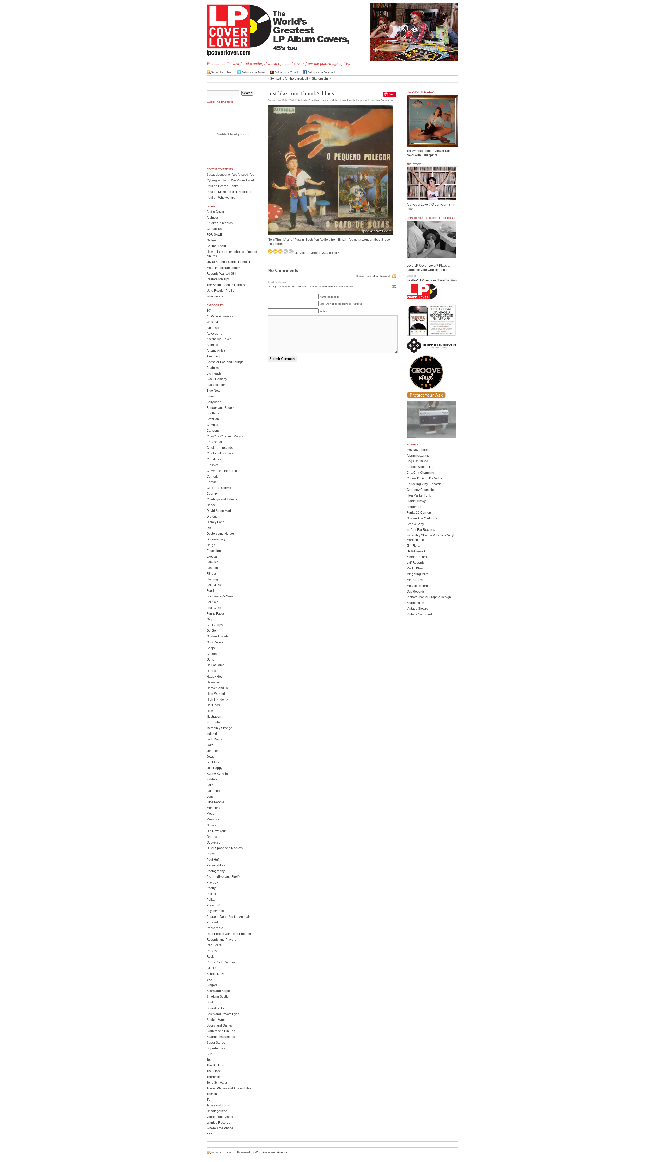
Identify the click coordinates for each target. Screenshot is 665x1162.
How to (211, 711)
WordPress (262, 1152)
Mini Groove (415, 580)
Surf (209, 1054)
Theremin (213, 1077)
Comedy (212, 476)
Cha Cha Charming (420, 472)
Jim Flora (213, 762)
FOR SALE (214, 234)
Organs (212, 837)
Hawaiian (213, 682)
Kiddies (334, 100)
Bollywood (214, 402)
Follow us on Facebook (322, 72)
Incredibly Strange (219, 728)
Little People (347, 100)
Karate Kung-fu (217, 774)
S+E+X (211, 968)
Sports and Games (220, 1025)
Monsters (213, 808)
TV (208, 1100)
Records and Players (221, 939)
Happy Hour (215, 676)
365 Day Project (418, 450)
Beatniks (213, 368)
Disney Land (215, 522)
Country (212, 493)
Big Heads (214, 373)
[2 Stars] (275, 251)
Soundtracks (215, 1008)
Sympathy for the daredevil (289, 78)
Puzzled (212, 922)
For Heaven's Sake (220, 596)
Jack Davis (214, 739)
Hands (324, 100)
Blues (211, 396)
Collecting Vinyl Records (424, 484)
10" (209, 310)
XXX (210, 1134)
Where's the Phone (220, 1128)
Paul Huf (213, 859)
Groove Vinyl (416, 524)
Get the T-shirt (228, 186)
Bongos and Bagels (220, 408)
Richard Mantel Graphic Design (429, 597)
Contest (212, 482)
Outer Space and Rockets (225, 848)
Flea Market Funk (419, 495)
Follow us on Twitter (253, 72)
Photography (216, 871)
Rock (210, 957)
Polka (211, 899)
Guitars (212, 654)
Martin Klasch (416, 568)
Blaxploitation (216, 385)
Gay (209, 619)
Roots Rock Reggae (221, 962)
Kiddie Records (417, 557)
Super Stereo (216, 1042)
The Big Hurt (215, 1065)
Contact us (214, 229)
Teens (211, 1060)
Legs (210, 796)
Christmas (214, 459)
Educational (215, 551)
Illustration (214, 716)
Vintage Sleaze (417, 608)
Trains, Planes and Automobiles (229, 1088)
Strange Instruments (221, 1037)
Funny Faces (216, 613)
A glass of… (215, 328)
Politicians (214, 894)
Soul (210, 1002)
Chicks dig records (220, 223)
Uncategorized (217, 1111)
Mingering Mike (417, 574)
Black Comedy (217, 379)
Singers (212, 985)
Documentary (216, 539)
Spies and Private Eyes (223, 1014)
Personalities (216, 865)
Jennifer (212, 751)
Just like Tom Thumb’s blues (301, 93)
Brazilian (314, 100)
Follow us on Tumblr (286, 72)
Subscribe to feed (221, 72)
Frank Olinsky (416, 501)
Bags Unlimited (417, 461)
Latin (210, 785)
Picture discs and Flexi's (223, 877)
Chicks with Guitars (220, 453)
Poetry (211, 888)
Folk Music (214, 585)
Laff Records (415, 563)
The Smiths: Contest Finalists (227, 285)
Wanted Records (218, 1122)
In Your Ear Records (421, 530)
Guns (210, 659)
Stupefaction (415, 603)
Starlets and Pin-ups (221, 1031)
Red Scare (214, 945)
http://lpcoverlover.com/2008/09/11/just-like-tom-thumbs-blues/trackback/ (311, 286)
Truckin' (212, 1094)
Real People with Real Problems (229, 934)
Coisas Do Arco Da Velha (424, 478)
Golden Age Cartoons (422, 518)
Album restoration (419, 455)
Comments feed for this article (373, 276)
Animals (302, 100)
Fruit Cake (214, 608)
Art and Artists (216, 350)
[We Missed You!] (432, 142)
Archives (213, 217)
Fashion (212, 568)
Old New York (216, 831)
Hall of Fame (215, 665)
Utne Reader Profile (221, 291)
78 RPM (212, 322)
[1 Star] (270, 251)
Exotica (212, 556)
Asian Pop (214, 356)
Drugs (211, 545)
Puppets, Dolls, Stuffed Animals (228, 917)
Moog (211, 814)
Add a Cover (215, 212)
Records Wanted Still (221, 273)
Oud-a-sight (215, 842)
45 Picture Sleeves (220, 316)
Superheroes (216, 1048)
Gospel (212, 648)
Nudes (211, 825)
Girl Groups (215, 625)
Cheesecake (215, 442)
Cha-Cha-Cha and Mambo (225, 436)
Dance (211, 505)
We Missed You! (243, 174)
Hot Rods (213, 705)
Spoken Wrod (216, 1020)
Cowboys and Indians (222, 499)
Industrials (214, 734)
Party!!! (211, 854)
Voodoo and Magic (220, 1117)
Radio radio (215, 928)
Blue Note (214, 390)
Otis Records (416, 591)
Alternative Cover (219, 339)
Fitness (212, 573)
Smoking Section (218, 996)
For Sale (212, 602)
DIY (209, 528)
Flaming (212, 579)
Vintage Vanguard (419, 614)
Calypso (212, 425)
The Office (214, 1071)
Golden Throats (217, 636)
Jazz (210, 745)
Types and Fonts (218, 1105)
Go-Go (211, 631)
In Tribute (213, 722)
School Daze (216, 974)
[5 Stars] (291, 251)
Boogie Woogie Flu (420, 467)
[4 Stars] (285, 251)
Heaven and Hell (218, 688)
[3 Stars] (280, 251)
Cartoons (213, 430)
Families (212, 562)
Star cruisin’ (320, 78)
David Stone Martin (220, 511)
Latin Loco (214, 791)
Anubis (282, 1152)
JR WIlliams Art (417, 551)
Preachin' (213, 905)
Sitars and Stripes (219, 991)
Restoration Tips (218, 279)
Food (210, 591)
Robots (212, 951)
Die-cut (212, 516)
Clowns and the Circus (222, 471)
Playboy (212, 882)
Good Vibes (215, 642)
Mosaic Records (418, 586)
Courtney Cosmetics (421, 490)
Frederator (414, 507)
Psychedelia (215, 911)
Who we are (226, 197)
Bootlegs (213, 413)
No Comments (384, 100)
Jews (210, 756)
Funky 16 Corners (419, 512)
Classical (213, 465)
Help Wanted (216, 694)
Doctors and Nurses (221, 533)
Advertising (214, 333)
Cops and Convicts (220, 488)
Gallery (212, 240)
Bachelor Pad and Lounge (225, 362)
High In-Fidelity (217, 699)
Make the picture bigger (234, 192)
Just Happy (214, 768)
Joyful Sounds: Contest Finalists (229, 262)
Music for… (214, 819)
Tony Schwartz (217, 1082)
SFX (209, 979)
